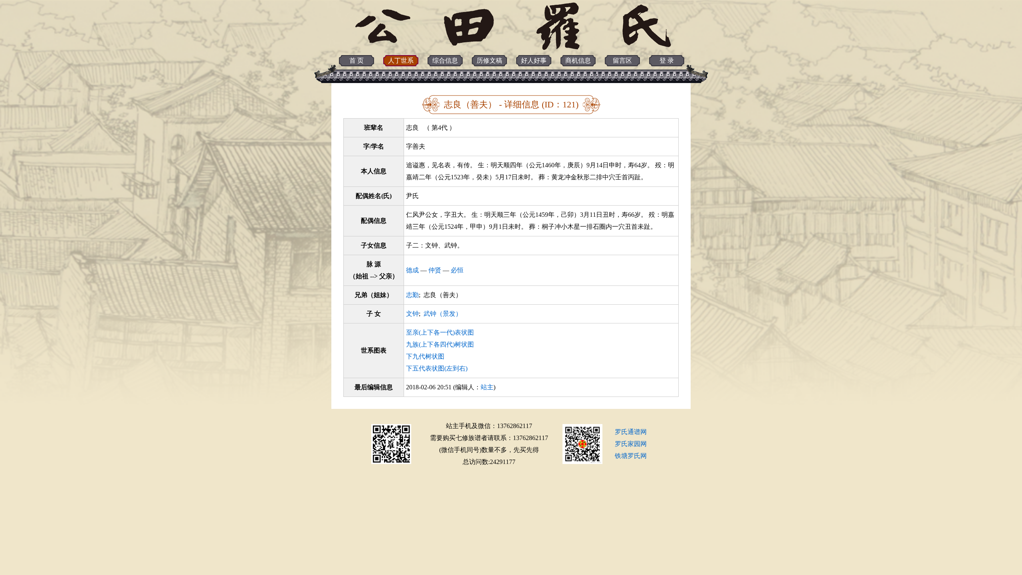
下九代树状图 (425, 356)
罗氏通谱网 (631, 431)
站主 (487, 387)
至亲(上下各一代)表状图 (440, 332)
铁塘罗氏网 (631, 455)
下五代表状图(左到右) (436, 368)
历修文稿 (489, 60)
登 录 (667, 60)
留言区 (622, 60)
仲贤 (434, 270)
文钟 (412, 313)
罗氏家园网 (631, 443)
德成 (412, 270)
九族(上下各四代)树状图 (440, 344)
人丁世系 (401, 60)
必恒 (457, 270)
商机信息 (578, 60)
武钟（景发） (443, 313)
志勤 (412, 294)
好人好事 (534, 60)
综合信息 (445, 60)
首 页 (356, 60)
